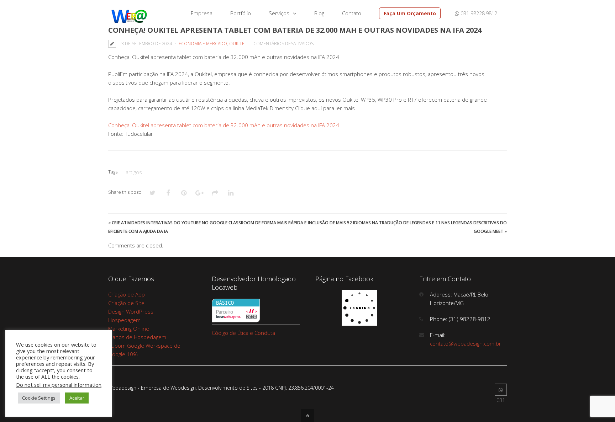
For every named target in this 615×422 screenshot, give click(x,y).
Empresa (201, 13)
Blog (319, 13)
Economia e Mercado (203, 44)
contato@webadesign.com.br (465, 343)
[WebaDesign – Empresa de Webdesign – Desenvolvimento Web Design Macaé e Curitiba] (129, 21)
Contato (351, 13)
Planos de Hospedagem (137, 337)
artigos (134, 172)
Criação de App (126, 294)
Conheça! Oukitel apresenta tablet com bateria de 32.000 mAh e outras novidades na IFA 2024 (223, 125)
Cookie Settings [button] (39, 398)
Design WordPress (130, 311)
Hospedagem (124, 320)
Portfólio (240, 13)
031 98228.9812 (478, 13)
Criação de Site (126, 302)
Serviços (279, 13)
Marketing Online (128, 328)
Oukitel (238, 44)
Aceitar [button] (76, 398)
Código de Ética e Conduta (243, 332)
